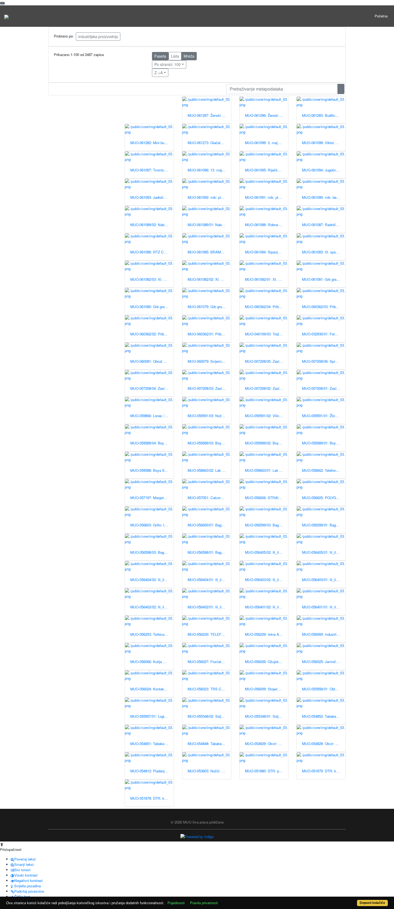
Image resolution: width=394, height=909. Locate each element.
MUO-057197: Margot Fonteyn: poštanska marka (152, 497)
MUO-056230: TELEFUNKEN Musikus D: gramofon (209, 634)
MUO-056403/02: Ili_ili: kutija (266, 579)
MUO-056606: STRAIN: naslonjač (266, 497)
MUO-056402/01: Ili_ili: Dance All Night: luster (209, 606)
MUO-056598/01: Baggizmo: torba (209, 552)
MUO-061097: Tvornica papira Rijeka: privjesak (152, 170)
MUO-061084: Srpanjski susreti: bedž (266, 252)
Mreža (189, 56)
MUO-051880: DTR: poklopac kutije (266, 770)
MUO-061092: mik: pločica (208, 197)
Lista (175, 56)
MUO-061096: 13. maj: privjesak (209, 170)
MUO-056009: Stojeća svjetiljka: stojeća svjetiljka (266, 688)
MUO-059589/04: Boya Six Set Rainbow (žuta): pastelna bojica (152, 443)
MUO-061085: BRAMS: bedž (209, 252)
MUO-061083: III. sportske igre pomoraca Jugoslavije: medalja (323, 252)
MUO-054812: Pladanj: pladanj (152, 770)
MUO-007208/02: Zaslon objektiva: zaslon (266, 388)
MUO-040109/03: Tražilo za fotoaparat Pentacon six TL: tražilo (266, 333)
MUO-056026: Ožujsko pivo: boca (266, 661)
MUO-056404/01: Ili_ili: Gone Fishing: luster (209, 579)
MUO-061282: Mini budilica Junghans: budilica (152, 142)
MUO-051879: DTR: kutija (322, 770)
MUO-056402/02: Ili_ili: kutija (152, 606)
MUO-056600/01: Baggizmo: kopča (209, 525)
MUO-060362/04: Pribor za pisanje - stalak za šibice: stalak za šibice (266, 306)
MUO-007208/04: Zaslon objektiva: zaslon (152, 388)
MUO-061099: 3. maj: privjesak (266, 142)
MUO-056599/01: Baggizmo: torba (323, 525)
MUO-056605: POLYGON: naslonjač (323, 497)
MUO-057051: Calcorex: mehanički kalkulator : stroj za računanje (209, 497)
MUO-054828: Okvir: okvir (322, 743)
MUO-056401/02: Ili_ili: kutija (266, 606)
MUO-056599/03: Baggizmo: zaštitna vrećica (266, 525)
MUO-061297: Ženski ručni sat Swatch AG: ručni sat (209, 115)
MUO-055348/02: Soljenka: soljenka (209, 716)
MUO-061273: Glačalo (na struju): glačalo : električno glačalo (209, 142)
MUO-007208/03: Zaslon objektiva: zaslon (209, 388)
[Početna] (6, 16)
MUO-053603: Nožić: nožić (209, 770)
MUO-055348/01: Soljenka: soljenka (266, 716)
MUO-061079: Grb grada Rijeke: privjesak (209, 306)
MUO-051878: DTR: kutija (150, 798)
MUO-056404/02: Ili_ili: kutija (152, 579)
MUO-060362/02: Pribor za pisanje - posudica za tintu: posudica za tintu (152, 333)
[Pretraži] (340, 89)
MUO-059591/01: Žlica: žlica (323, 415)
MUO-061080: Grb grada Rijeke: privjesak (152, 306)
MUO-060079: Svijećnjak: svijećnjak (209, 361)
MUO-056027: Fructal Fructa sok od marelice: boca (209, 661)
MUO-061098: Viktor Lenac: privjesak (323, 142)
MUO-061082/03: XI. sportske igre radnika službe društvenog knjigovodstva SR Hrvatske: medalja (152, 279)
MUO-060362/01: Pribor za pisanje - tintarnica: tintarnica (209, 333)
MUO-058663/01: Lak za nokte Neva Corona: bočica (266, 470)
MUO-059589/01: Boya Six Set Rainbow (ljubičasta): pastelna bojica (323, 443)
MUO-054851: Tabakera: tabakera (152, 743)
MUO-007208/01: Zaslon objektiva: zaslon (323, 388)
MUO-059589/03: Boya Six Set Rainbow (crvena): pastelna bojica (209, 443)
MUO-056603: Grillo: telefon (152, 525)
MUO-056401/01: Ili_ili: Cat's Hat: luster (323, 606)
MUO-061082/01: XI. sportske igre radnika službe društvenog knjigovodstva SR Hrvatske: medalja (266, 279)
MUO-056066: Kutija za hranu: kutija (152, 661)
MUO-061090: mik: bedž (321, 197)
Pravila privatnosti (204, 903)
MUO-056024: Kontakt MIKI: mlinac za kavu (152, 688)
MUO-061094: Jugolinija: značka (323, 170)
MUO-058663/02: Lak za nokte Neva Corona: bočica (209, 470)
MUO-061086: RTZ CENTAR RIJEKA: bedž (152, 252)
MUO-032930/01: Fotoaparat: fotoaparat (323, 333)
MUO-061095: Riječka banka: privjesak (266, 170)
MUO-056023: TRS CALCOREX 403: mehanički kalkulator (209, 688)
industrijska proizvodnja (98, 36)
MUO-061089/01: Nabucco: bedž (209, 224)
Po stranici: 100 (167, 64)
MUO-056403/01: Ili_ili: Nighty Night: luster (323, 579)
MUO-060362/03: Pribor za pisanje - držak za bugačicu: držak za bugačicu (323, 306)
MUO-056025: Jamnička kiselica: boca (323, 661)
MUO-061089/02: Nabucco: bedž (152, 224)
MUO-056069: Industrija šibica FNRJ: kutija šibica (323, 634)
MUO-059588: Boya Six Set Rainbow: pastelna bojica (152, 470)
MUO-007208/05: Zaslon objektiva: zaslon (266, 361)
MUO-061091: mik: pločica (266, 197)
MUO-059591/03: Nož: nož (208, 415)
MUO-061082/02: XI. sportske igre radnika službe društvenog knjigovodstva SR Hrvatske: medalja (209, 279)
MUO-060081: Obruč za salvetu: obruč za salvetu (152, 361)
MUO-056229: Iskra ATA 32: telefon (266, 634)
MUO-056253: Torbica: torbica (152, 634)
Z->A (158, 72)
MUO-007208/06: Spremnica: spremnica (323, 361)
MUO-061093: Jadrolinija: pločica (152, 197)
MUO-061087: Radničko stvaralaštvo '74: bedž (323, 224)
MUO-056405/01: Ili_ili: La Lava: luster (323, 552)
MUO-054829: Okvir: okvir (265, 743)
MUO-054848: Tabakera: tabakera (209, 743)
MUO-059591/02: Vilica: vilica (266, 415)
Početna (381, 15)
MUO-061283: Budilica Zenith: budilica (323, 115)
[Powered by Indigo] (197, 836)
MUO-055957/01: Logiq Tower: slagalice (152, 716)
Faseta (160, 56)
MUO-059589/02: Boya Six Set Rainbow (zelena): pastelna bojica (266, 443)
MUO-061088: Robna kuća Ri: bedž (266, 224)
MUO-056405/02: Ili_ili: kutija (266, 552)
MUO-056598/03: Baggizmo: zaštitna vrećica (152, 552)
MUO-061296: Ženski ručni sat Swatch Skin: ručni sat (266, 115)
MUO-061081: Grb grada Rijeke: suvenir (323, 279)
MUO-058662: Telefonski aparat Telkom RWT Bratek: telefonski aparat (323, 470)
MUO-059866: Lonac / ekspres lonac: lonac (152, 415)
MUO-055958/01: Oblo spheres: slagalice (323, 688)
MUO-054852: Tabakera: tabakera (323, 716)
